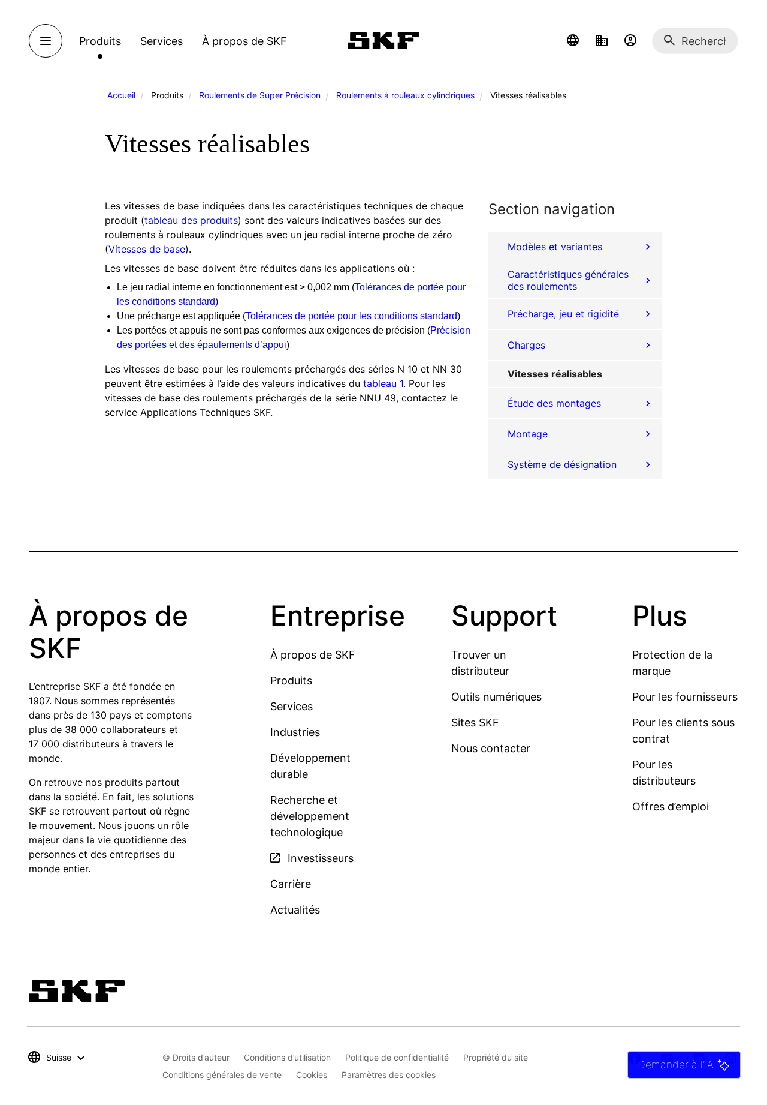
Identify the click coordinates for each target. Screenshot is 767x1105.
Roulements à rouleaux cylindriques (405, 95)
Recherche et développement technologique (309, 816)
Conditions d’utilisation (287, 1057)
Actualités (295, 909)
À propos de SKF (312, 654)
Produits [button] (100, 41)
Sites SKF (475, 722)
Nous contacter (490, 748)
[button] (573, 41)
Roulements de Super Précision (260, 95)
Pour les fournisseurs (685, 696)
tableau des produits (191, 220)
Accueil (121, 95)
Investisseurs (319, 858)
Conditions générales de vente (222, 1075)
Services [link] (161, 41)
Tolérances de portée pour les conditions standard (351, 316)
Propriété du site (495, 1057)
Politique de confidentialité (397, 1057)
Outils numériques (496, 696)
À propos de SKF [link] (244, 41)
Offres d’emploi (670, 806)
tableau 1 (383, 383)
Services (291, 706)
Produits (291, 680)
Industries (295, 732)
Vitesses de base (146, 249)
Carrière (290, 884)
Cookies (311, 1075)
